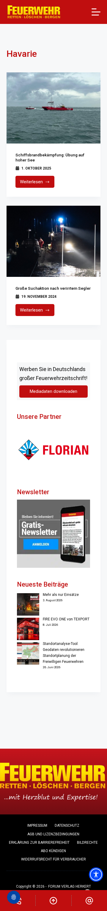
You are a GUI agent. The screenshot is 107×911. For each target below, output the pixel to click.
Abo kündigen (53, 851)
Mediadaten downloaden (53, 391)
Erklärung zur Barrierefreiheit (39, 842)
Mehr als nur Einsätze (61, 595)
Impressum (37, 825)
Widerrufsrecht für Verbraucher (53, 859)
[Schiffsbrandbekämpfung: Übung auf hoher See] (54, 108)
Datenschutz (67, 825)
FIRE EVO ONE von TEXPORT (66, 619)
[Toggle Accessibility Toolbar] (96, 874)
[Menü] (96, 11)
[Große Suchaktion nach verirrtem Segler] (54, 241)
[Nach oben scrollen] (53, 900)
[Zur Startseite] (34, 11)
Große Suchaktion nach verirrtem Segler (53, 288)
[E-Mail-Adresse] (89, 900)
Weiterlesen (37, 183)
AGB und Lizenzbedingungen (53, 834)
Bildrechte (87, 842)
